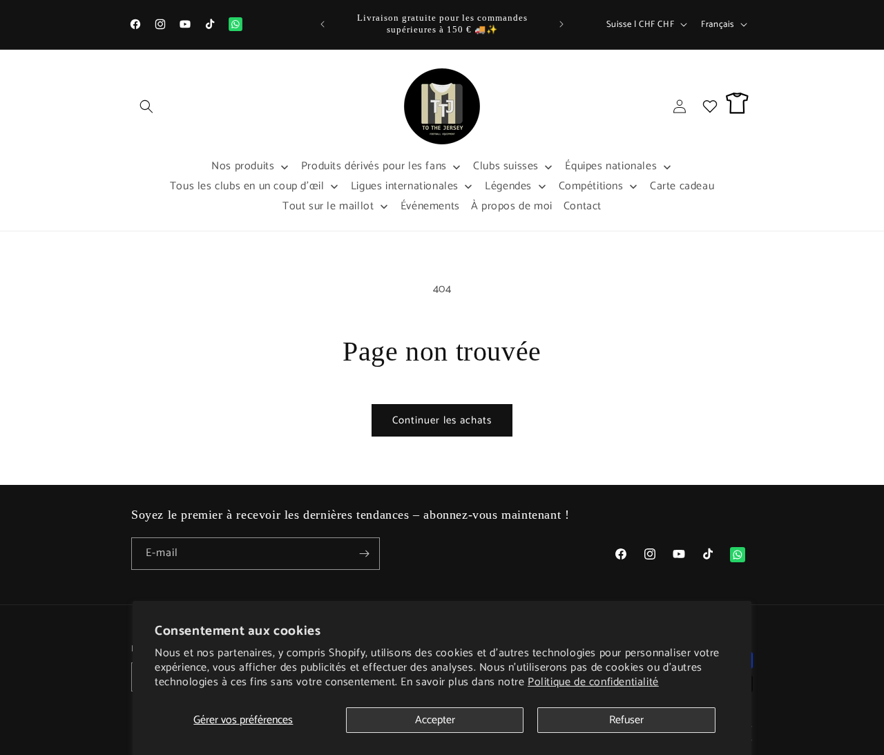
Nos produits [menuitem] (242, 166)
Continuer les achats (442, 420)
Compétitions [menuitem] (591, 186)
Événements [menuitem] (430, 206)
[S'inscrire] (364, 553)
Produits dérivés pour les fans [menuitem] (374, 166)
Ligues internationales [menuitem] (405, 186)
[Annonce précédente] (322, 24)
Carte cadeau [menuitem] (682, 186)
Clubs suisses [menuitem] (506, 166)
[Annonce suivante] (561, 24)
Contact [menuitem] (583, 206)
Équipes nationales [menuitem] (611, 166)
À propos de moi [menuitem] (511, 206)
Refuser (626, 720)
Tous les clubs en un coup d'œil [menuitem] (247, 186)
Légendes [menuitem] (508, 186)
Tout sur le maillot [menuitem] (328, 206)
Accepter (435, 720)
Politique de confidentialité (593, 682)
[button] (146, 106)
